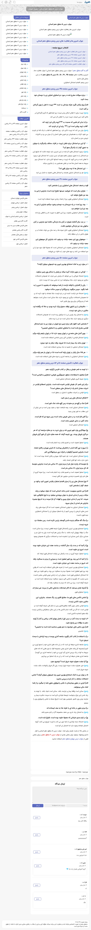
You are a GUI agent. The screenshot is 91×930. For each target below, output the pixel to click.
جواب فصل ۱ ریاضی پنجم (19, 207)
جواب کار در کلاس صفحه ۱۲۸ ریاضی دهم (16, 157)
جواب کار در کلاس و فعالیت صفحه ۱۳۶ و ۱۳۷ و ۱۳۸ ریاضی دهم (16, 133)
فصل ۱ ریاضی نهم (21, 244)
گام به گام (23, 112)
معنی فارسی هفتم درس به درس (17, 225)
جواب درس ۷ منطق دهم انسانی (16, 33)
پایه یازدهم (22, 100)
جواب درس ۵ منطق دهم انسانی (78, 17)
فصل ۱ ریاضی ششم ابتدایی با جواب (16, 216)
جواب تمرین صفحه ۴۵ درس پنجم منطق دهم (71, 55)
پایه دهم (23, 96)
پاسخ (36, 818)
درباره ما (79, 2)
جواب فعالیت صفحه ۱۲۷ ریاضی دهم (16, 163)
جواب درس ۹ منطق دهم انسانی (16, 25)
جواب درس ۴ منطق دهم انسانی (16, 41)
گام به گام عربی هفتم (20, 221)
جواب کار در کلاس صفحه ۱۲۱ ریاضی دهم (16, 185)
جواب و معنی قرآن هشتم (19, 234)
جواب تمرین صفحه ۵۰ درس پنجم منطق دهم (71, 61)
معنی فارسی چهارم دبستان (19, 198)
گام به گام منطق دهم (80, 70)
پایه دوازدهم (22, 104)
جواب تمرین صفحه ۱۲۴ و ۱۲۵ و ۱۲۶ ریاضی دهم (16, 169)
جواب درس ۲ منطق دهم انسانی (16, 49)
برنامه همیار (84, 922)
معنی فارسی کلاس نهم (20, 239)
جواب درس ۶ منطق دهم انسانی (16, 37)
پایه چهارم (23, 72)
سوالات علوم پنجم (21, 212)
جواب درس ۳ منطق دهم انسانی (16, 45)
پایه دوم (23, 64)
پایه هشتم (23, 88)
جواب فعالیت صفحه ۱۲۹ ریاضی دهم (16, 151)
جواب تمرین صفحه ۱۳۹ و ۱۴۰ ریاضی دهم (16, 125)
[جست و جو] (23, 2)
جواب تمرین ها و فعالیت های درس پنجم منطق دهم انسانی (66, 51)
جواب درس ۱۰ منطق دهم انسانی (16, 21)
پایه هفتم (23, 84)
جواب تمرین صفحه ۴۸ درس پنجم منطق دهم (71, 58)
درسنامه (23, 108)
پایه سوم (23, 68)
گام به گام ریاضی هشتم (19, 230)
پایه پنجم (23, 76)
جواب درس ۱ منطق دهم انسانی (16, 53)
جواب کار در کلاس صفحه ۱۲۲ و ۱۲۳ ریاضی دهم (16, 177)
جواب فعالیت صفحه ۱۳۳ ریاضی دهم (15, 139)
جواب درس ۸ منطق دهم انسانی (16, 29)
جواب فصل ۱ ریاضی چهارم (19, 203)
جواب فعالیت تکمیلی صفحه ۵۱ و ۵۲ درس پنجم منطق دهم (67, 64)
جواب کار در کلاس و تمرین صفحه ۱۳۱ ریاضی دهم (15, 145)
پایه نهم (23, 92)
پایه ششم (23, 80)
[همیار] (87, 2)
